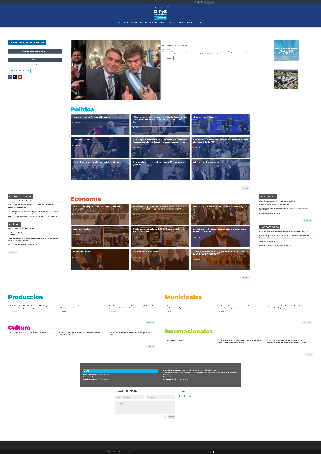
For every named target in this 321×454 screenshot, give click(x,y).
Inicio (118, 22)
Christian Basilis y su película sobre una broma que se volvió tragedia (283, 231)
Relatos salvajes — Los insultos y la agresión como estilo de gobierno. (160, 164)
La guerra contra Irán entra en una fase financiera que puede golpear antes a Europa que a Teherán (239, 341)
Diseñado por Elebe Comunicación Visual (123, 452)
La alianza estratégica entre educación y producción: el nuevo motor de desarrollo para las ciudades (33, 239)
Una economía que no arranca (160, 259)
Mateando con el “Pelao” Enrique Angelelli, (274, 204)
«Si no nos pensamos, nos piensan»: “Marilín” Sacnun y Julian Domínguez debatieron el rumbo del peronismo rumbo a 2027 (160, 120)
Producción (143, 22)
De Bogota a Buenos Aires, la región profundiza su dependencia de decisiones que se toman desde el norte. (286, 341)
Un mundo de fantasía (100, 259)
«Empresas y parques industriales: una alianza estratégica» (220, 214)
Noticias (189, 22)
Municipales (154, 22)
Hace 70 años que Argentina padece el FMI (22, 244)
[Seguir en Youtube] (20, 77)
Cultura (181, 22)
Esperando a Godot (100, 147)
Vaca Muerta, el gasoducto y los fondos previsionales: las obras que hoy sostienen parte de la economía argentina (33, 212)
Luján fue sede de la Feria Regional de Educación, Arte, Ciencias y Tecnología (286, 307)
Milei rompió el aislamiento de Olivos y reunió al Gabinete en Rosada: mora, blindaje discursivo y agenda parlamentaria (160, 142)
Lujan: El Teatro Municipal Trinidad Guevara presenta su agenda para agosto (79, 334)
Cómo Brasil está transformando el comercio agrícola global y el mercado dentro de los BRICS (131, 307)
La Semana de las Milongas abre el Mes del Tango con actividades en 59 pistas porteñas (284, 236)
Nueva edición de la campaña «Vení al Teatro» (275, 245)
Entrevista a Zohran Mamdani (269, 213)
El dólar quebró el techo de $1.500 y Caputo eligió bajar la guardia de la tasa (160, 231)
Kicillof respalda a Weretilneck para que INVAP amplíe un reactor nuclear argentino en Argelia (33, 217)
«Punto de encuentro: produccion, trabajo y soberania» (100, 169)
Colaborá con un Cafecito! (27, 42)
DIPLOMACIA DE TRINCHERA (174, 45)
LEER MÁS (168, 58)
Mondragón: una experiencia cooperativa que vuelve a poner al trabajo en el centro (81, 307)
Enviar (171, 416)
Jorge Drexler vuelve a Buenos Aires (271, 241)
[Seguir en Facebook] (10, 77)
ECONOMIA (134, 22)
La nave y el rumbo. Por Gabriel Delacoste (100, 124)
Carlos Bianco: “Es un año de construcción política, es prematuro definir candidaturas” (284, 209)
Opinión (162, 22)
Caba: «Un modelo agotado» (221, 169)
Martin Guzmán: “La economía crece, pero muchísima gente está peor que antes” (220, 231)
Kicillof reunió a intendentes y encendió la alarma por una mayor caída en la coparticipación (237, 307)
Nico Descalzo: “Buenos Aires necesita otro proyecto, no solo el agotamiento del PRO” (221, 142)
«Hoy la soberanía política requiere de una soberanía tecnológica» (31, 204)
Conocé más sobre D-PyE (19, 70)
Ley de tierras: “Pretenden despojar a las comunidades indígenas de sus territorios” (33, 233)
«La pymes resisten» (100, 236)
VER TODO (13, 252)
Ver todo (245, 188)
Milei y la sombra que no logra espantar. (22, 228)
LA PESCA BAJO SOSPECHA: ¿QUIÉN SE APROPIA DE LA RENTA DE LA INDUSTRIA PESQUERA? (220, 254)
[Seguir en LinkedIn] (190, 396)
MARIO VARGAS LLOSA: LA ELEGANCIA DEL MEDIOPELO (29, 333)
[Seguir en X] (15, 77)
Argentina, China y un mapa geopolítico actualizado (277, 201)
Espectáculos (199, 22)
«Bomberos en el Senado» (221, 124)
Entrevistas (172, 22)
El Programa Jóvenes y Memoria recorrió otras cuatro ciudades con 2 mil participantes (186, 307)
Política (125, 22)
